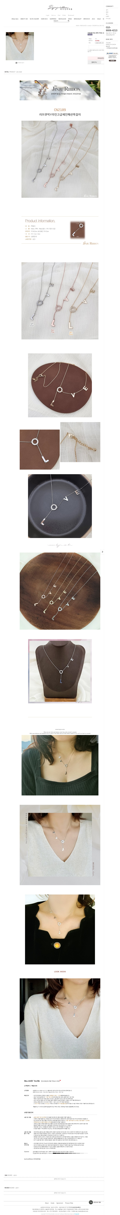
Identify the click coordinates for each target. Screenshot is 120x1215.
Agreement (59, 1203)
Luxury (89, 25)
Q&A (107, 12)
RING (70, 19)
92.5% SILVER (34, 19)
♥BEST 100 (24, 19)
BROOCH (87, 19)
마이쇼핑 (108, 18)
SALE (99, 19)
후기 (107, 14)
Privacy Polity (69, 1203)
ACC (93, 19)
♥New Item (15, 19)
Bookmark (71, 15)
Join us (53, 15)
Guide (52, 1203)
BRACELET (77, 19)
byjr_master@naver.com (82, 1211)
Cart (59, 15)
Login (47, 15)
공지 (107, 10)
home (77, 25)
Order (64, 15)
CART (107, 16)
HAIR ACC (44, 19)
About (47, 1203)
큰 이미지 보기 (20, 62)
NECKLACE (62, 19)
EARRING (53, 19)
